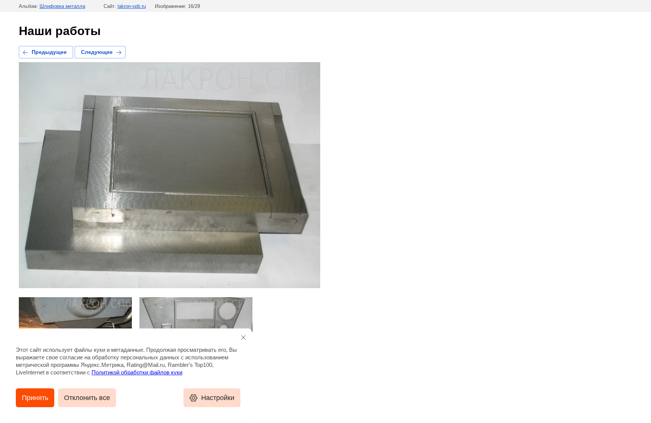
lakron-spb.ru (132, 6)
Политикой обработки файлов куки (137, 372)
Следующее (97, 52)
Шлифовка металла (62, 6)
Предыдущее (49, 52)
